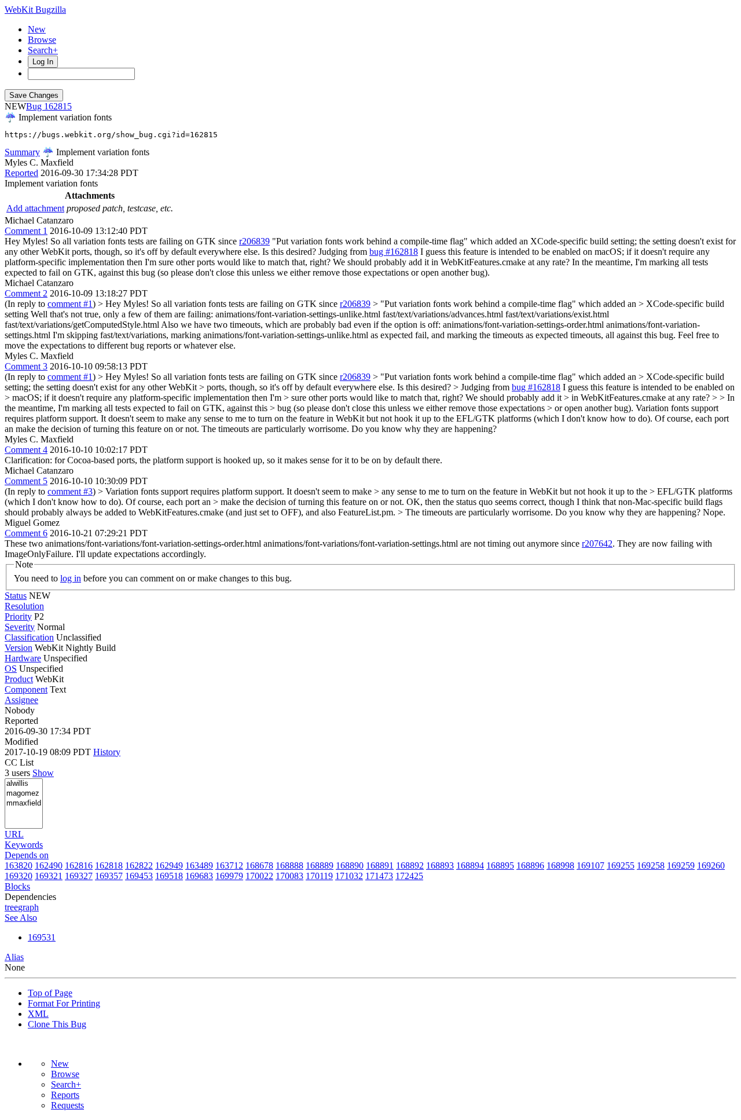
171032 (349, 876)
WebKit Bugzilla (35, 9)
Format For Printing (64, 1003)
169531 (42, 937)
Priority (18, 616)
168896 (530, 865)
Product (19, 679)
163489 (199, 865)
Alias (14, 957)
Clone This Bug (57, 1024)
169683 (199, 876)
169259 (681, 865)
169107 (590, 865)
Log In (42, 61)
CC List (19, 762)
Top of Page (50, 993)
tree (11, 907)
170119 (319, 876)
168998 (560, 865)
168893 (440, 865)
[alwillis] (23, 784)
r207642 (597, 543)
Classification (29, 637)
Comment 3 (26, 366)
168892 (410, 865)
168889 (319, 865)
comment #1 (70, 304)
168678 (259, 865)
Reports (65, 1095)
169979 (229, 876)
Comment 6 (26, 533)
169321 (49, 876)
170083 (289, 876)
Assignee (21, 700)
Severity (20, 627)
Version (18, 648)
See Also (21, 918)
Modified (21, 741)
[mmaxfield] (23, 803)
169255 (620, 865)
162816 (79, 865)
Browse (42, 40)
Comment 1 (26, 231)
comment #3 (70, 491)
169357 (109, 876)
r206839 (254, 241)
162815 (58, 106)
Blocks (17, 886)
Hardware (23, 658)
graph (28, 907)
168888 (289, 865)
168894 (470, 865)
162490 (49, 865)
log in (70, 578)
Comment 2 (26, 293)
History (106, 752)
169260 (711, 865)
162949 (169, 865)
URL (14, 834)
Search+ (43, 50)
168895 (500, 865)
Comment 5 (26, 481)
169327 (79, 876)
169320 (18, 876)
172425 (409, 876)
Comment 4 (26, 450)
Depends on (27, 855)
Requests (67, 1105)
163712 (229, 865)
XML (38, 1014)
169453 (139, 876)
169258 (651, 865)
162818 (109, 865)
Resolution (24, 606)
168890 (350, 865)
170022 (259, 876)
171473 (379, 876)
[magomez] (23, 794)
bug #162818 (393, 252)
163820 (18, 865)
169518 (169, 876)
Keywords (24, 845)
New (37, 29)
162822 (139, 865)
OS (11, 669)
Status (16, 596)
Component (26, 689)
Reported (21, 173)
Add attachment (35, 208)
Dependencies (30, 897)
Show (43, 773)
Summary (22, 152)
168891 (380, 865)
